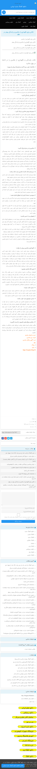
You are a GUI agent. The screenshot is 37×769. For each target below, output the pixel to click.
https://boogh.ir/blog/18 (29, 350)
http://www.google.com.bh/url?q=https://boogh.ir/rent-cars (20, 412)
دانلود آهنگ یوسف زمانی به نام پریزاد (24, 659)
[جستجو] (4, 12)
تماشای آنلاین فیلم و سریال (24, 717)
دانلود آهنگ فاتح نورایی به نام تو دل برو (23, 662)
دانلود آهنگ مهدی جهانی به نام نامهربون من (22, 683)
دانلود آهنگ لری (28, 750)
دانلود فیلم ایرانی (27, 708)
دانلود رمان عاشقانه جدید (27, 699)
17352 (33, 419)
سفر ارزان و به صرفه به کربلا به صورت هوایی (22, 467)
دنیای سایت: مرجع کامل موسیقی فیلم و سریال (22, 456)
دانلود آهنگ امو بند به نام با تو (26, 668)
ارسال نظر (32, 427)
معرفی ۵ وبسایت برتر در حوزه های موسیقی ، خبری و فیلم (19, 600)
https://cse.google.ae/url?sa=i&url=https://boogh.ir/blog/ (21, 395)
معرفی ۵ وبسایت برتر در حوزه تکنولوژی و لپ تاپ (21, 618)
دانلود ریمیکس (9, 22)
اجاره (33, 347)
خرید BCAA (29, 745)
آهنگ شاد (32, 26)
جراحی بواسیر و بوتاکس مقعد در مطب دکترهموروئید (20, 464)
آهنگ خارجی (25, 26)
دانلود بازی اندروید (27, 726)
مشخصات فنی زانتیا (29, 471)
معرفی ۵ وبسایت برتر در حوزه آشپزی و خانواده (22, 612)
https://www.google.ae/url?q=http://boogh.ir (24, 365)
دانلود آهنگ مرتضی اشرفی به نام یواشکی (23, 677)
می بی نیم (30, 722)
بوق (32, 63)
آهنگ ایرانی (21, 18)
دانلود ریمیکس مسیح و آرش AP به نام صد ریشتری (20, 680)
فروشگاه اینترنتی (27, 741)
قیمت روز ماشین (31, 338)
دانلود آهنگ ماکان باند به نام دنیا (25, 671)
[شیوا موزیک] (18, 3)
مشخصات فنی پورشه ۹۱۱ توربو (26, 474)
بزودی (24, 22)
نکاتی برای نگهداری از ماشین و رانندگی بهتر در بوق (18, 33)
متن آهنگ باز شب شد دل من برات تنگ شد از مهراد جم (20, 453)
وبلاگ (33, 345)
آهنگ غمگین (32, 22)
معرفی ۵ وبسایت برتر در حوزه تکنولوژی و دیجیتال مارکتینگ (18, 615)
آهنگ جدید (12, 18)
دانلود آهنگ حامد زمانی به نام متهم (24, 665)
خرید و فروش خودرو (30, 335)
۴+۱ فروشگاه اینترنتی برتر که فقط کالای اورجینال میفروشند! (18, 633)
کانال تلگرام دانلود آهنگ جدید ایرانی (13, 766)
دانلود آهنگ (29, 756)
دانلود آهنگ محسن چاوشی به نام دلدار (24, 674)
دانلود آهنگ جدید (30, 18)
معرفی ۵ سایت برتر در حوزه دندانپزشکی (24, 630)
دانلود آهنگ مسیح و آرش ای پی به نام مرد (23, 686)
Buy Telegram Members (28, 696)
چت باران (31, 701)
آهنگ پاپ (18, 22)
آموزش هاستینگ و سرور (25, 736)
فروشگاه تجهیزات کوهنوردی (24, 731)
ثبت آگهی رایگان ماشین (29, 340)
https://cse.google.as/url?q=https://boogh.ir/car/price (22, 409)
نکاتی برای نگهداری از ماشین (28, 39)
